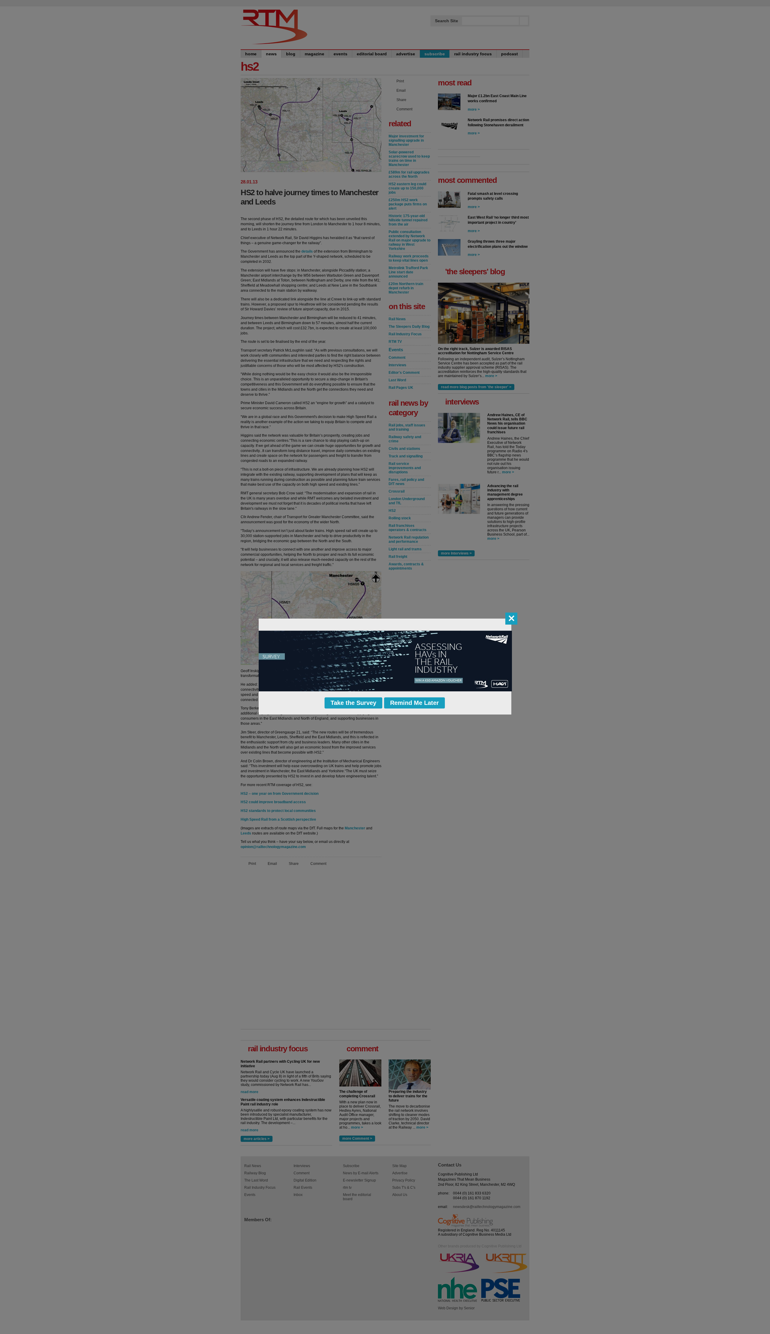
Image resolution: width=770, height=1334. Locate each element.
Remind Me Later (414, 702)
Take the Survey (353, 702)
